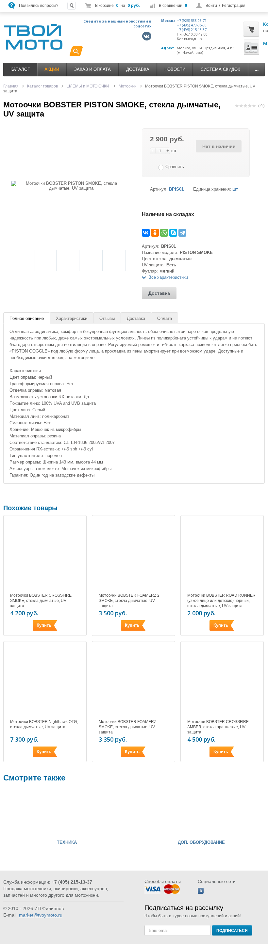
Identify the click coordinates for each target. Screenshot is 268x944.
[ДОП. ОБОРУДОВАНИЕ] (157, 812)
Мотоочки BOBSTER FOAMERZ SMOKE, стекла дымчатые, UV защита (127, 726)
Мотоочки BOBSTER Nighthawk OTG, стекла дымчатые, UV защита (44, 724)
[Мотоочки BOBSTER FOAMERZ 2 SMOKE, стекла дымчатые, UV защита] (133, 555)
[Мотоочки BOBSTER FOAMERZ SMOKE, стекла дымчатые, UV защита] (133, 681)
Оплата (164, 318)
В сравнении (170, 5)
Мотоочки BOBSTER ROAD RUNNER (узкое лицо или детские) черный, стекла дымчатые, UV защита (221, 600)
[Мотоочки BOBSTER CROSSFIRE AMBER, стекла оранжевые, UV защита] (222, 681)
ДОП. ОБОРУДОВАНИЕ (201, 842)
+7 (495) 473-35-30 (192, 25)
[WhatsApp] (164, 233)
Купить (44, 625)
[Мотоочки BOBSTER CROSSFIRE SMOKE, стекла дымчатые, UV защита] (45, 555)
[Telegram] (182, 233)
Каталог (20, 69)
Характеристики (71, 318)
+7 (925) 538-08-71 (192, 20)
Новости (174, 69)
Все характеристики (168, 277)
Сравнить (174, 166)
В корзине (104, 5)
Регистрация (233, 5)
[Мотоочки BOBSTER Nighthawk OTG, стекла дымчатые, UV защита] (45, 681)
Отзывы (107, 318)
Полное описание (26, 318)
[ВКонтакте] (146, 233)
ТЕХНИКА (67, 842)
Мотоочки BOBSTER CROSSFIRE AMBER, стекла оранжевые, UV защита (218, 726)
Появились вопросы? (39, 5)
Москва (168, 20)
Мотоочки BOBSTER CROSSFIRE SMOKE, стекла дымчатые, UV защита (41, 600)
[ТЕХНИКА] (22, 812)
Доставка (137, 69)
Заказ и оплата (92, 69)
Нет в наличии (219, 146)
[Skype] (173, 233)
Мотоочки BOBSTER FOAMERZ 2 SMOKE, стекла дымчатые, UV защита (129, 600)
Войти (211, 5)
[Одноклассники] (155, 233)
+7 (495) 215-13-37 (192, 29)
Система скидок (220, 69)
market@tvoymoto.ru (40, 915)
